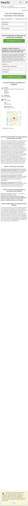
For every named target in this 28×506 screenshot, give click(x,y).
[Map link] (14, 118)
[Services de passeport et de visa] (5, 2)
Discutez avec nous (21, 19)
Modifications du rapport (8, 128)
